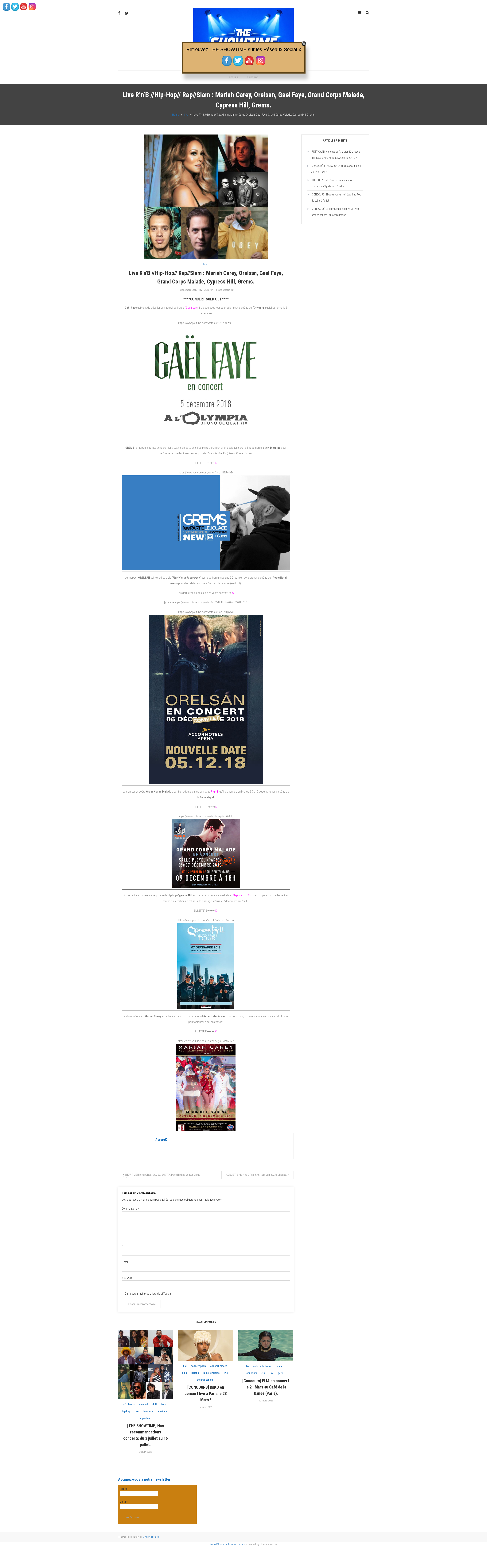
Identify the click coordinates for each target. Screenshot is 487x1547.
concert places (218, 1366)
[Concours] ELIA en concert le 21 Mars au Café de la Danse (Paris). (265, 1387)
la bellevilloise (211, 1372)
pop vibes (144, 1418)
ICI (216, 463)
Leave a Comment (225, 289)
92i (247, 1366)
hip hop (126, 1411)
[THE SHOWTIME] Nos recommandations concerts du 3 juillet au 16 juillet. (332, 183)
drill (154, 1404)
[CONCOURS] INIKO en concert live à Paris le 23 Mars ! (206, 1393)
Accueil (234, 77)
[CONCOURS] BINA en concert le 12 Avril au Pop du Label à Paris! (336, 197)
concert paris (198, 1366)
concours (251, 1373)
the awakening (205, 1379)
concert (143, 1404)
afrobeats (129, 1404)
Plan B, (215, 791)
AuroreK (208, 289)
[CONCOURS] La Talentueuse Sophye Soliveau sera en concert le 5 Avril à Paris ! (335, 211)
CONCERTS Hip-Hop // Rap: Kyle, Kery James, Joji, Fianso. (256, 1174)
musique (162, 1411)
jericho (195, 1372)
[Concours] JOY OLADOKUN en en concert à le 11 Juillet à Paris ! (336, 169)
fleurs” (192, 307)
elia (263, 1373)
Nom (124, 1246)
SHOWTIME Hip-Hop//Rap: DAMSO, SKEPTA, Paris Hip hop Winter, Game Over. (161, 1176)
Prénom (123, 1488)
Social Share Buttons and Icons (227, 1544)
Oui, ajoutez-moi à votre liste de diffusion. (147, 1293)
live (205, 264)
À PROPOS (252, 77)
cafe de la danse (262, 1366)
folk (163, 1404)
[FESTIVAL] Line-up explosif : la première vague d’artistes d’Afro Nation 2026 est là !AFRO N (335, 154)
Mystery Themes (151, 1536)
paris (280, 1373)
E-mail (125, 1262)
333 (184, 1366)
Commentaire (130, 1208)
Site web (127, 1278)
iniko (184, 1372)
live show (148, 1411)
